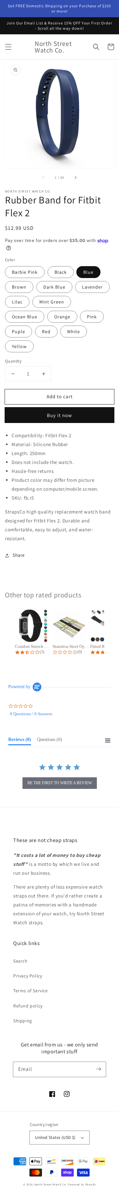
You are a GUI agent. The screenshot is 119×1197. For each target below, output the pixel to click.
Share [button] (19, 555)
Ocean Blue (24, 317)
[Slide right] (75, 177)
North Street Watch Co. (50, 1184)
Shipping (22, 1021)
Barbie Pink (25, 272)
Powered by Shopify (82, 1184)
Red (46, 331)
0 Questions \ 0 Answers (31, 713)
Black (61, 272)
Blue (88, 272)
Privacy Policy (27, 976)
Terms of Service (30, 991)
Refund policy (28, 1006)
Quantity (13, 361)
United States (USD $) (55, 1137)
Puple (18, 331)
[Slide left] (43, 177)
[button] (8, 47)
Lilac (17, 302)
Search (20, 961)
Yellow (19, 346)
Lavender (92, 287)
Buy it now (59, 415)
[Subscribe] (98, 1069)
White (73, 331)
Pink (92, 317)
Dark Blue (54, 287)
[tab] (19, 741)
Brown (19, 287)
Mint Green (51, 302)
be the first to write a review (59, 783)
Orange (62, 317)
